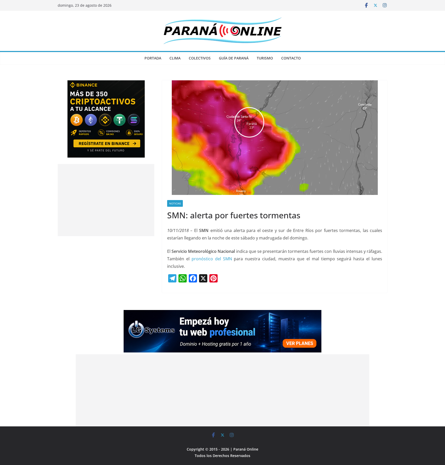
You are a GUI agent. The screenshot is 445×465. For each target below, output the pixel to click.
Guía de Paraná (234, 58)
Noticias (175, 203)
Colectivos (200, 58)
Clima (175, 58)
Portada (152, 58)
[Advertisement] (106, 200)
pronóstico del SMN (212, 259)
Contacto (291, 58)
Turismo (265, 58)
